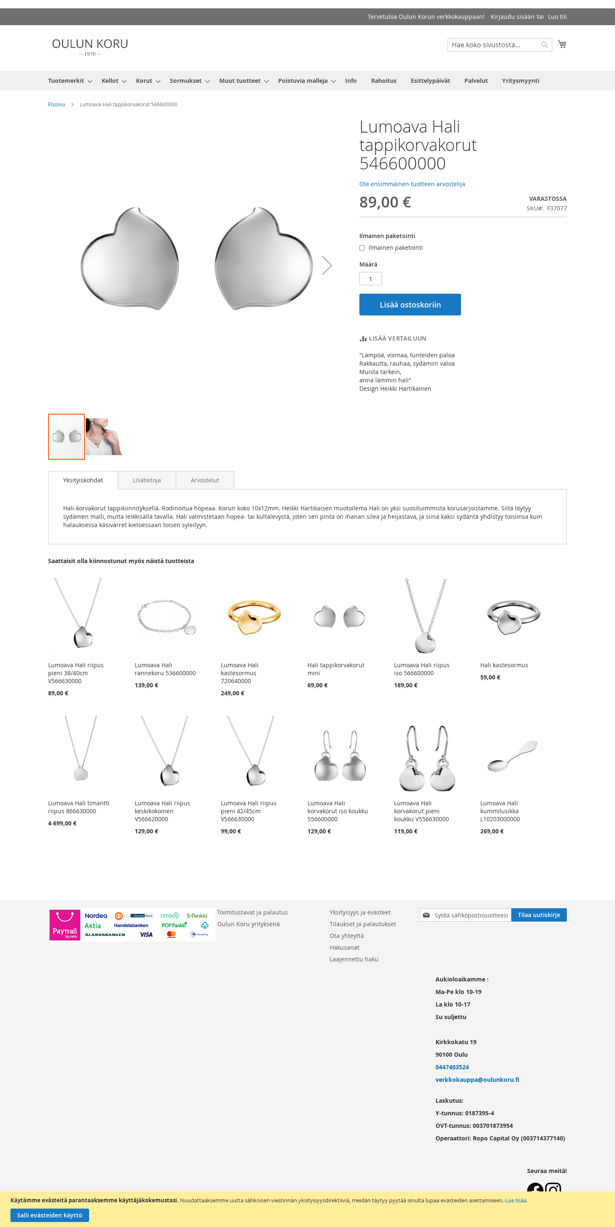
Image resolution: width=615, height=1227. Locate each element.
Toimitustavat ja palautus (252, 912)
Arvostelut (205, 480)
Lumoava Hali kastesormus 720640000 (240, 673)
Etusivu (56, 104)
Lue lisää (515, 1200)
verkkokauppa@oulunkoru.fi (478, 1080)
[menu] (307, 80)
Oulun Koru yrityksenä (248, 924)
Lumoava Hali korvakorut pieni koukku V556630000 (421, 811)
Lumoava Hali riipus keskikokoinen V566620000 (162, 811)
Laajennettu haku (354, 959)
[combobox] (500, 44)
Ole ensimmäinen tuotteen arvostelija (412, 184)
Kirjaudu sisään (513, 16)
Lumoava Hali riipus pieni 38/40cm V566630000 (76, 673)
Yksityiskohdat (83, 480)
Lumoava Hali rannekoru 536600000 (165, 669)
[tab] (83, 480)
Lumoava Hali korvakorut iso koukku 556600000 (338, 811)
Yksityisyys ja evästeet (360, 912)
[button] (327, 265)
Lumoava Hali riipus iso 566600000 (422, 669)
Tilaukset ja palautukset (363, 924)
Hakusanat (344, 947)
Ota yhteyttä (347, 936)
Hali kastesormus (504, 665)
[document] (308, 1209)
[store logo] (90, 47)
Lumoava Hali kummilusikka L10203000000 (500, 811)
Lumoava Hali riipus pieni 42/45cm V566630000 (249, 811)
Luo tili (557, 16)
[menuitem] (67, 80)
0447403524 (452, 1067)
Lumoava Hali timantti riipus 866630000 (79, 807)
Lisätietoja (147, 480)
